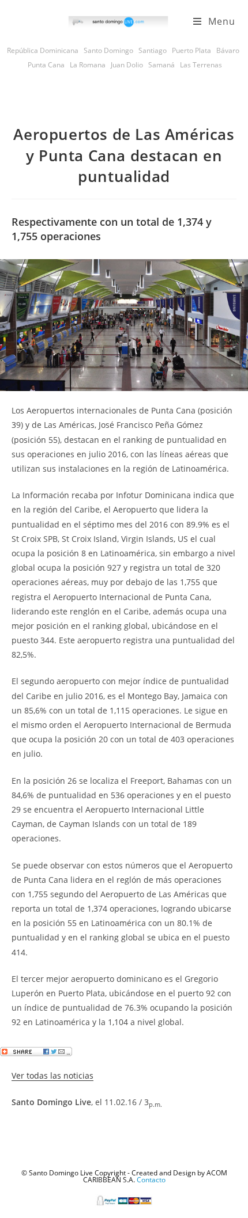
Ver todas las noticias (52, 1075)
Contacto (151, 1180)
